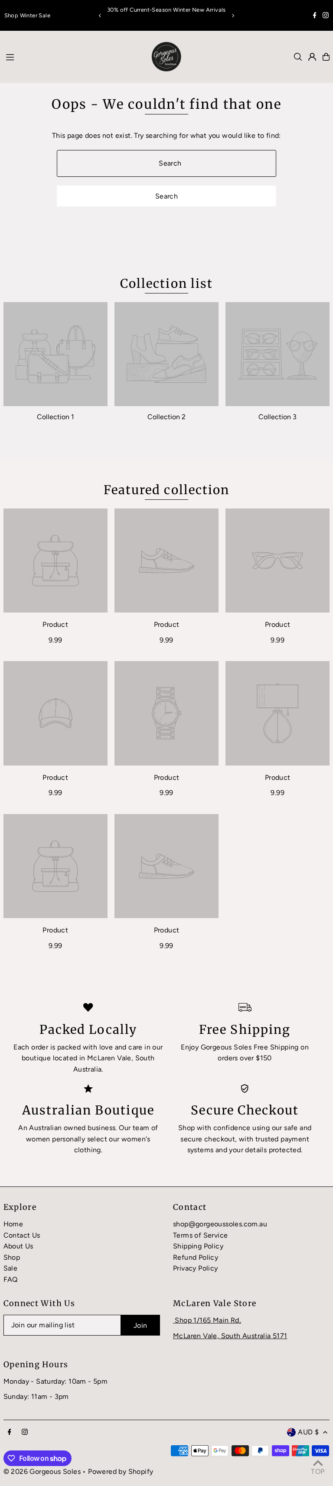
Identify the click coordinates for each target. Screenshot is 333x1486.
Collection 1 (55, 417)
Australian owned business (72, 1128)
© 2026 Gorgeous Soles (42, 1471)
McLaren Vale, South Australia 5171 (230, 1336)
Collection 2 (166, 417)
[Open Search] (298, 57)
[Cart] (326, 57)
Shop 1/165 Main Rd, (208, 1320)
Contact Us (21, 1235)
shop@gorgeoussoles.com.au (220, 1224)
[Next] (233, 15)
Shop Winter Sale (27, 15)
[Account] (312, 57)
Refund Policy (195, 1257)
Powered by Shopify (120, 1471)
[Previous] (100, 15)
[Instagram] (326, 16)
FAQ (10, 1279)
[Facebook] (315, 16)
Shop (11, 1257)
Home (13, 1224)
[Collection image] (55, 354)
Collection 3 (277, 417)
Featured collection (167, 490)
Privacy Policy (195, 1268)
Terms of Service (200, 1235)
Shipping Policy (198, 1246)
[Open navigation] (70, 56)
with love (98, 1047)
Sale (10, 1268)
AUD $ (308, 1432)
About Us (18, 1246)
